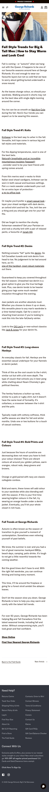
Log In (4, 715)
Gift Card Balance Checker (36, 733)
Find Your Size (7, 719)
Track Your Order (8, 701)
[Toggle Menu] (3, 7)
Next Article (40, 661)
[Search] (7, 7)
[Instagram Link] (8, 775)
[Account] (42, 7)
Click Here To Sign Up (11, 767)
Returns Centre (8, 696)
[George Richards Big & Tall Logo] (24, 7)
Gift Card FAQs (31, 729)
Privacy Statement (32, 710)
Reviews (28, 738)
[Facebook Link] (3, 775)
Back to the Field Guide (11, 662)
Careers (28, 715)
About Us (5, 724)
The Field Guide (8, 738)
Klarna (28, 724)
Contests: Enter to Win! (34, 696)
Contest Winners (32, 701)
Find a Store (7, 733)
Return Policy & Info (10, 710)
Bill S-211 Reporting (9, 729)
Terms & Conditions (33, 705)
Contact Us (30, 719)
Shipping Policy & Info (10, 705)
